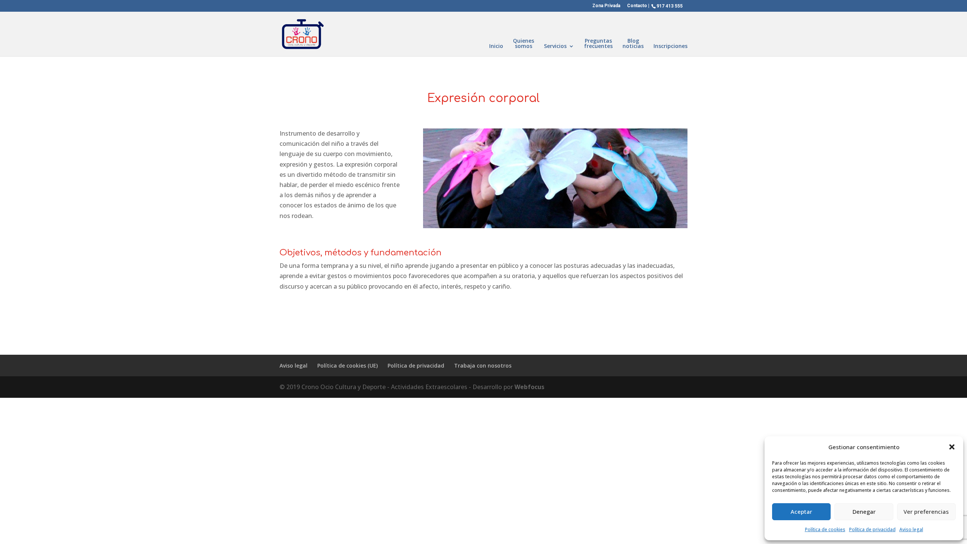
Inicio (496, 46)
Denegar (864, 511)
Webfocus (529, 387)
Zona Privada (606, 5)
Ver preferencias (926, 511)
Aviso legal (911, 529)
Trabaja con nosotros (482, 365)
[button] (952, 447)
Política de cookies (825, 529)
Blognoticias (633, 43)
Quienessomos (523, 43)
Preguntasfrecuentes (598, 43)
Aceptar (801, 511)
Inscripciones (670, 46)
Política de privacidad (872, 529)
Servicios (555, 46)
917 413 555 (670, 6)
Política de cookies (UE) (347, 365)
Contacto (637, 5)
